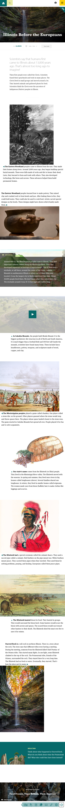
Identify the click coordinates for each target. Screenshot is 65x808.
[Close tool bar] (22, 805)
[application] (32, 314)
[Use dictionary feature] (46, 804)
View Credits (46, 46)
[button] (31, 46)
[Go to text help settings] (56, 804)
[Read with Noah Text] (26, 804)
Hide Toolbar (7, 800)
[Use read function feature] (36, 804)
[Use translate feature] (41, 804)
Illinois (19, 46)
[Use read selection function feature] (31, 804)
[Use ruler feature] (51, 804)
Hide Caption (9, 255)
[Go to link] (3, 3)
